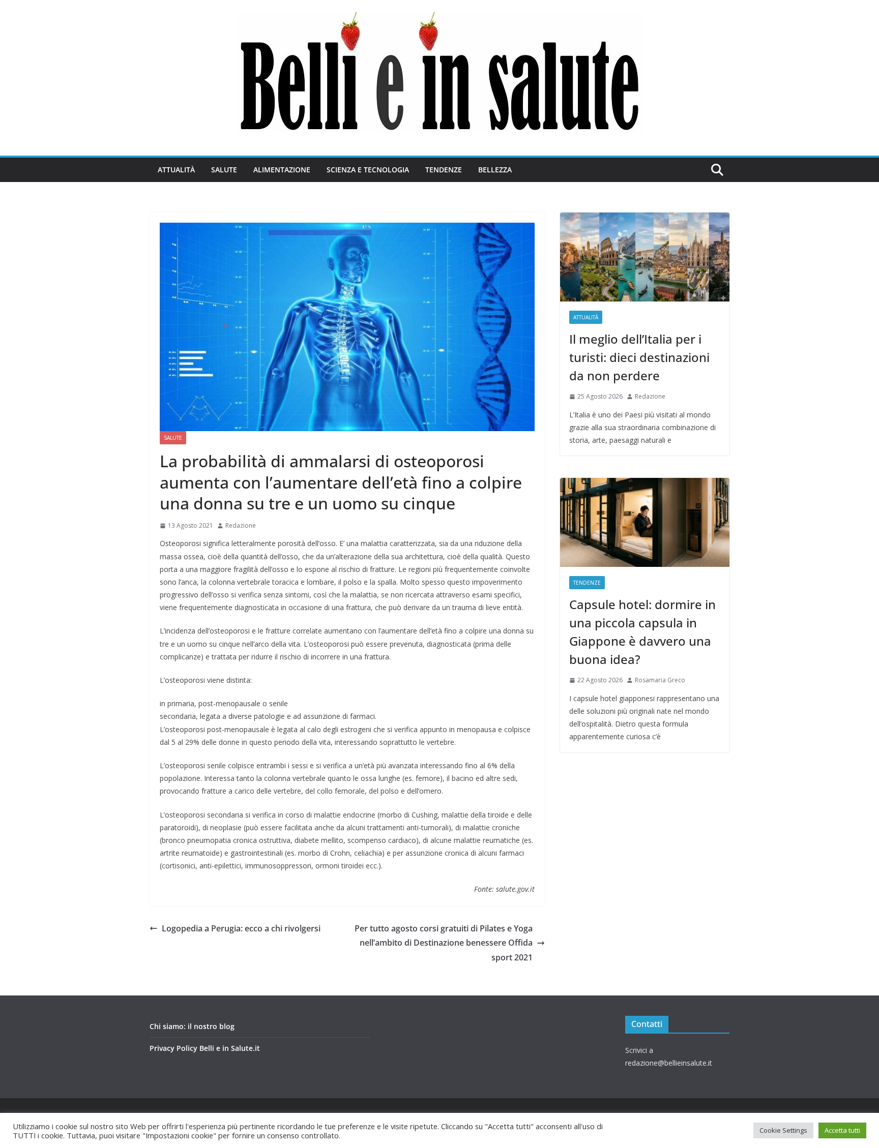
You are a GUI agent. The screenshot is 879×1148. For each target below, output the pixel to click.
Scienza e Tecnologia (368, 169)
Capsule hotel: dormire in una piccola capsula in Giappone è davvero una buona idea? (642, 632)
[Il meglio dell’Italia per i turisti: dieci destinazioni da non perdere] (644, 257)
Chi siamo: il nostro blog (192, 1026)
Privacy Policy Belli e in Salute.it (205, 1048)
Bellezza (495, 169)
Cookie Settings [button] (783, 1130)
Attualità (176, 169)
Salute (224, 169)
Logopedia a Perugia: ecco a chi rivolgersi (241, 928)
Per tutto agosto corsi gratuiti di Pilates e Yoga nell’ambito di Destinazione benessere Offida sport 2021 (444, 943)
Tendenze (443, 169)
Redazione (240, 525)
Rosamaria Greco (660, 680)
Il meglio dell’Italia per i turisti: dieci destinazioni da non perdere (639, 357)
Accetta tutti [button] (842, 1130)
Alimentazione (281, 169)
